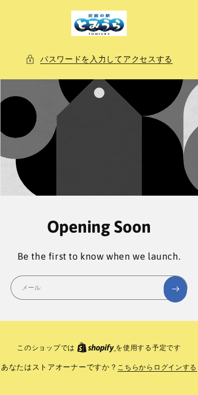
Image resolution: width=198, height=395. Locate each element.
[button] (99, 59)
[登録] (175, 289)
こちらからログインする (157, 367)
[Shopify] (96, 348)
